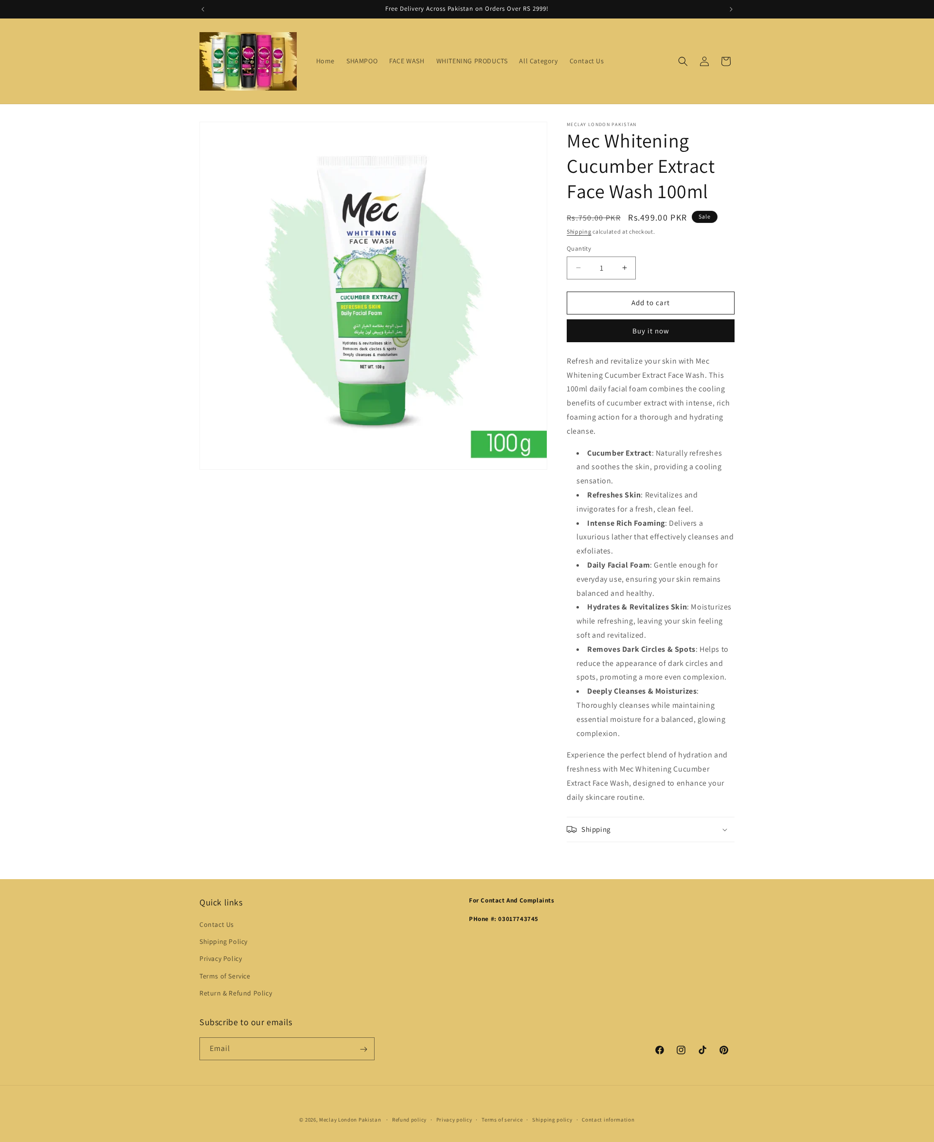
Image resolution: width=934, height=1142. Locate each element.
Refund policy (409, 1119)
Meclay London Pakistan (350, 1119)
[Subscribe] (363, 1049)
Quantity (579, 248)
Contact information (608, 1119)
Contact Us (216, 924)
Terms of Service (225, 976)
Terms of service (502, 1119)
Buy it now (650, 330)
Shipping (579, 231)
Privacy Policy (220, 959)
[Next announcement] (731, 9)
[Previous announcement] (203, 9)
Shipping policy (552, 1119)
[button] (683, 61)
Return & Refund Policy (235, 993)
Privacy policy (454, 1119)
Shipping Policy (223, 941)
